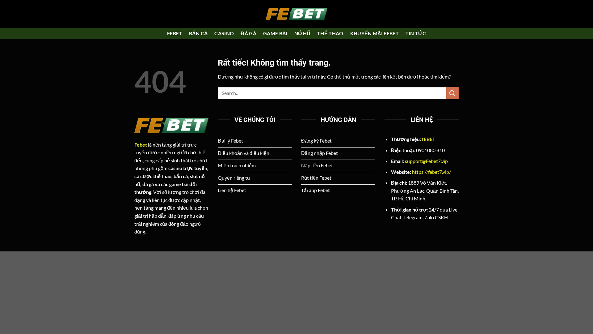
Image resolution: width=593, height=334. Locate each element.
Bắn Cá (198, 33)
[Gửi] (452, 93)
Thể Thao (330, 33)
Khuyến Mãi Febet (374, 33)
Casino (224, 33)
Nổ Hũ (302, 33)
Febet (174, 33)
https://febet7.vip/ (431, 172)
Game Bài (275, 33)
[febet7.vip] (296, 14)
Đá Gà (248, 33)
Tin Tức (416, 33)
